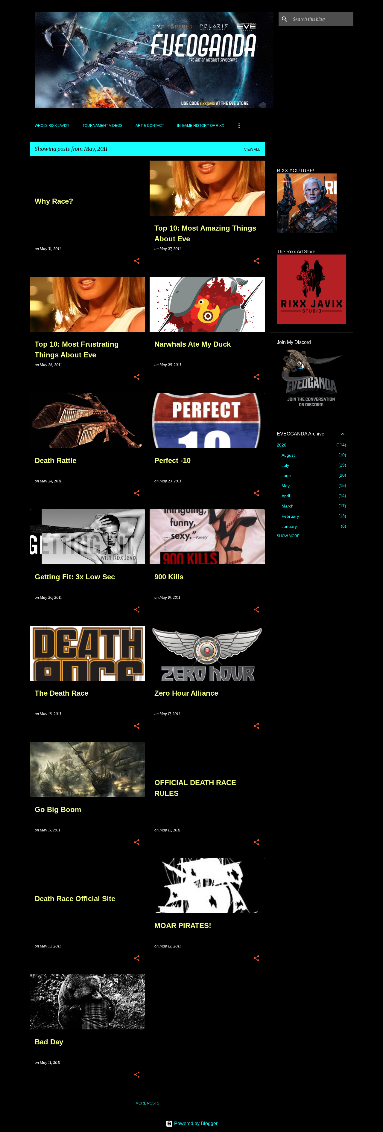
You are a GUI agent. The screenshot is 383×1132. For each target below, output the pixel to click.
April (286, 495)
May (286, 485)
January (289, 526)
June (286, 475)
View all (252, 149)
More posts (147, 1103)
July (285, 465)
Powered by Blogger (195, 1123)
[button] (136, 261)
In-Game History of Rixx (200, 126)
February (290, 516)
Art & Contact (150, 126)
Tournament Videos (102, 126)
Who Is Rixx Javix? (52, 126)
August (288, 455)
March (288, 506)
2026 (281, 445)
